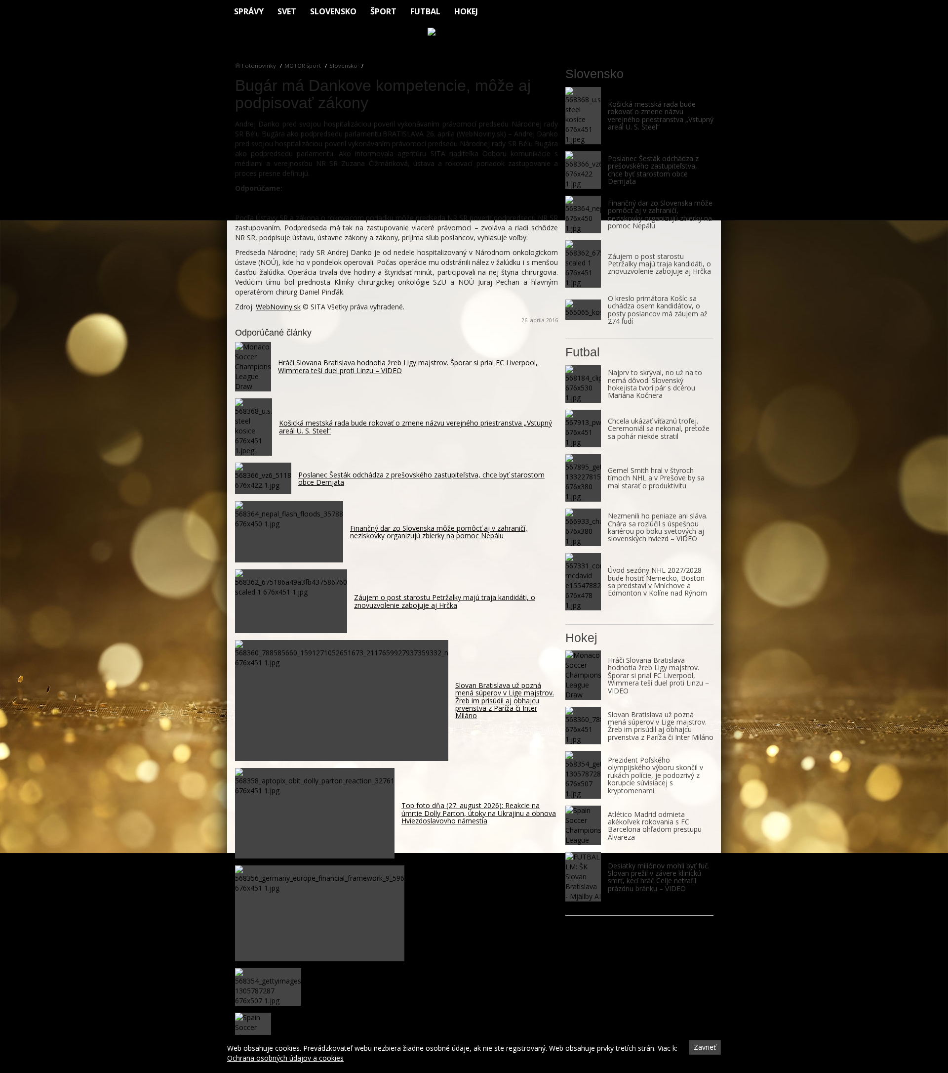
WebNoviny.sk (278, 306)
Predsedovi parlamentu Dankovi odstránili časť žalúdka (333, 203)
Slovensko (333, 11)
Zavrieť (705, 1047)
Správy (249, 11)
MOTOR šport (302, 65)
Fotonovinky (259, 65)
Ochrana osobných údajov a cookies (285, 1058)
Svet (286, 11)
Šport (383, 11)
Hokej (466, 11)
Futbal (425, 11)
